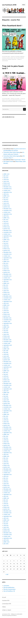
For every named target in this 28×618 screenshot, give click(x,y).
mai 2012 (5, 480)
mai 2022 (5, 265)
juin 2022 (5, 263)
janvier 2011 (6, 509)
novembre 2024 (7, 210)
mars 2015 (6, 421)
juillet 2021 (6, 283)
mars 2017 (6, 378)
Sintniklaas (9, 101)
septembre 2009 (7, 538)
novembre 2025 (7, 188)
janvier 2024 (6, 228)
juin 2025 (5, 197)
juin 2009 (5, 543)
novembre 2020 (7, 297)
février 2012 (6, 485)
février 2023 (6, 248)
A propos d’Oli (5, 600)
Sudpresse (22, 56)
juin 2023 (5, 241)
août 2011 (5, 496)
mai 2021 (5, 287)
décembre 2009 (7, 532)
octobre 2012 (6, 472)
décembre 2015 (7, 405)
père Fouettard (20, 57)
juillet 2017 (6, 370)
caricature (4, 57)
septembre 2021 (7, 279)
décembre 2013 (7, 447)
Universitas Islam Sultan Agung (11, 152)
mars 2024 (6, 225)
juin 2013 (5, 458)
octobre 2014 (6, 430)
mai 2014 (5, 438)
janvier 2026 (6, 185)
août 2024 (6, 216)
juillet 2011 (6, 498)
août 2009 (6, 540)
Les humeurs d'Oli (9, 5)
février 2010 (6, 529)
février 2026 (6, 183)
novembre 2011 (7, 491)
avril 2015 (5, 419)
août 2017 (5, 369)
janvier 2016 (6, 403)
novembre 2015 (7, 407)
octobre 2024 (6, 212)
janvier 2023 (6, 250)
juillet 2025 (6, 196)
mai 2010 (5, 523)
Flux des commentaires (9, 589)
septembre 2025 (7, 192)
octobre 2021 (6, 277)
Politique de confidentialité (16, 614)
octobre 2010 (6, 514)
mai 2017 (5, 374)
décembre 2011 (7, 489)
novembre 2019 (7, 319)
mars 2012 (6, 483)
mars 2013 (6, 463)
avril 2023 (6, 245)
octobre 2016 (6, 387)
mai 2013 (5, 460)
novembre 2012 (7, 470)
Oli (16, 57)
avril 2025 (6, 201)
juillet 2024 (6, 217)
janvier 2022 (6, 272)
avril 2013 (5, 461)
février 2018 (6, 358)
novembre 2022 (7, 254)
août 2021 (5, 281)
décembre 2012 (7, 469)
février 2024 (6, 226)
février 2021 (6, 292)
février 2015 (6, 423)
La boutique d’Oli (6, 603)
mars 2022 (6, 268)
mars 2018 (6, 356)
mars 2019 (6, 334)
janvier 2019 (6, 338)
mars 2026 (6, 181)
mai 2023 (5, 243)
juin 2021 (5, 285)
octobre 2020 (6, 299)
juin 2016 (5, 394)
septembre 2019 (7, 323)
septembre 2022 (7, 257)
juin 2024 (5, 219)
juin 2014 (5, 436)
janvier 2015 (6, 425)
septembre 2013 (7, 452)
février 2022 (6, 270)
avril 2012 (5, 481)
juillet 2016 (6, 392)
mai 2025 (5, 199)
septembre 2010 (7, 516)
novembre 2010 (7, 512)
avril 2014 (5, 440)
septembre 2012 (7, 474)
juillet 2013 (6, 456)
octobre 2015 (6, 409)
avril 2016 (5, 398)
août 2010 (5, 518)
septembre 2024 (7, 214)
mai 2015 (5, 418)
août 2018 (5, 347)
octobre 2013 (6, 450)
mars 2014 (6, 441)
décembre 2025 (7, 186)
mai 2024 (5, 221)
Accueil (4, 597)
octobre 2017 (6, 365)
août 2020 (6, 303)
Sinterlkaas (4, 101)
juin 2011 (5, 500)
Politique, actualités (15, 56)
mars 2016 (6, 399)
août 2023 (6, 237)
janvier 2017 (6, 381)
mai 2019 (5, 330)
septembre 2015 (7, 410)
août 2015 (5, 412)
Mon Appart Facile (8, 161)
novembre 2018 (7, 341)
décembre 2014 (7, 427)
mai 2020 (5, 308)
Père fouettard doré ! (12, 25)
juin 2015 (5, 416)
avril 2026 (6, 179)
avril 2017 (5, 376)
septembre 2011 (7, 494)
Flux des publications (8, 587)
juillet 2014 (6, 434)
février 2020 (6, 314)
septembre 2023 (7, 236)
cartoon (8, 57)
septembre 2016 (7, 389)
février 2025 (6, 205)
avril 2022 (6, 267)
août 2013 (5, 454)
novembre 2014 (7, 429)
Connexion (6, 585)
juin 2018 (5, 350)
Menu (23, 4)
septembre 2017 (7, 367)
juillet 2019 (6, 327)
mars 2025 (6, 203)
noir (14, 57)
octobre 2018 (6, 343)
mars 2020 (6, 312)
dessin (11, 57)
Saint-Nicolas (8, 59)
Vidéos (4, 606)
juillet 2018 (6, 348)
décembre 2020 (7, 296)
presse (3, 59)
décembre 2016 (7, 383)
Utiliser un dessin (6, 610)
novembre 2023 (7, 232)
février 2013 (6, 465)
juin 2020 (5, 307)
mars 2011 (6, 505)
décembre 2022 (7, 252)
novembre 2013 (7, 449)
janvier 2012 (6, 487)
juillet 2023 (6, 239)
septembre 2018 (7, 345)
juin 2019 (5, 328)
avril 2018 (5, 354)
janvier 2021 (6, 294)
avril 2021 (5, 288)
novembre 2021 (7, 276)
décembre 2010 (7, 511)
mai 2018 (5, 352)
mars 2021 (6, 290)
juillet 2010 (6, 520)
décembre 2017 (7, 361)
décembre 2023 (7, 230)
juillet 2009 (6, 541)
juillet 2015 (6, 414)
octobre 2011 (6, 492)
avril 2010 (5, 525)
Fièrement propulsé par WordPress (9, 615)
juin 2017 (5, 372)
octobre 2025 (6, 190)
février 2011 (6, 507)
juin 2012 (5, 478)
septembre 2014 (7, 432)
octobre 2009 (6, 536)
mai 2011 (5, 501)
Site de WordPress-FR (9, 591)
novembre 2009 (7, 534)
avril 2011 (5, 503)
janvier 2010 (6, 531)
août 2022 (6, 259)
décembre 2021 (7, 274)
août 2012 (5, 476)
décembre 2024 (7, 208)
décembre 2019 (7, 318)
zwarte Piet (13, 59)
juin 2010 (5, 521)
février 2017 (6, 379)
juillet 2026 (6, 174)
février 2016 (6, 401)
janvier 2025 (6, 206)
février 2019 (6, 336)
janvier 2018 (6, 359)
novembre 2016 (7, 385)
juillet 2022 (6, 261)
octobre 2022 (6, 256)
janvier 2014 (6, 445)
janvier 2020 (6, 316)
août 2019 (6, 325)
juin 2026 (5, 175)
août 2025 (6, 194)
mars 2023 (6, 247)
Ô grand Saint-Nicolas (19, 159)
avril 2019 (5, 332)
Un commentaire (22, 101)
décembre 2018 (7, 339)
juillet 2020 (6, 305)
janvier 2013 (6, 467)
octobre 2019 (6, 321)
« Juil (7, 574)
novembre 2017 (7, 363)
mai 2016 (5, 396)
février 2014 (6, 443)
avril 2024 (6, 223)
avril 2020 (6, 310)
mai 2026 (5, 177)
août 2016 (6, 390)
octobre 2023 (6, 234)
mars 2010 (6, 527)
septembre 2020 (7, 301)
